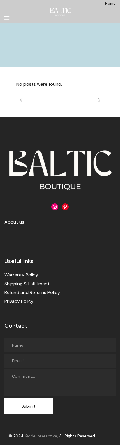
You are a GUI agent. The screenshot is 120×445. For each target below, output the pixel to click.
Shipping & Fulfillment (27, 284)
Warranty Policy (21, 275)
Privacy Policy (18, 301)
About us (14, 222)
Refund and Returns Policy (32, 292)
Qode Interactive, (41, 436)
